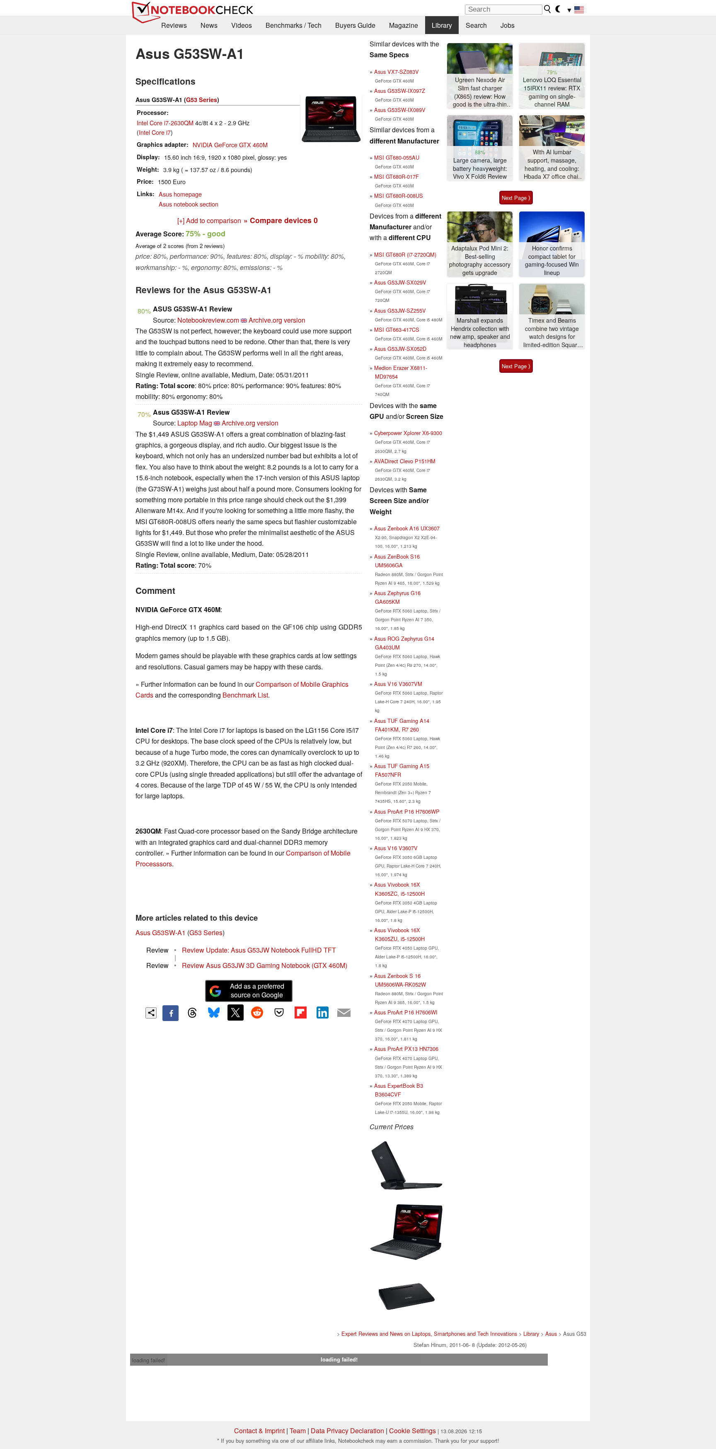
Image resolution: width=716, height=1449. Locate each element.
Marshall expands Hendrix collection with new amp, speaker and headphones (480, 332)
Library (442, 25)
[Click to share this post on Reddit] (257, 1012)
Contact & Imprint (259, 1430)
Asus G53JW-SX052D (400, 349)
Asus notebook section (188, 203)
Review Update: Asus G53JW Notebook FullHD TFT (259, 950)
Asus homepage (180, 194)
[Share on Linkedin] (322, 1012)
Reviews (174, 25)
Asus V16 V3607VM (398, 684)
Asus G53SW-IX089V (400, 110)
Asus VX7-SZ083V (396, 71)
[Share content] (151, 1013)
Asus (551, 1333)
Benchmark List (245, 695)
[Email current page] (344, 1013)
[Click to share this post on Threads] (192, 1013)
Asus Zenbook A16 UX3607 (407, 528)
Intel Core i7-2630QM (165, 122)
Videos (241, 25)
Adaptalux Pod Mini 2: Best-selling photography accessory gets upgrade (479, 260)
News (209, 25)
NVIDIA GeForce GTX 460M (230, 144)
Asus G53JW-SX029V (400, 282)
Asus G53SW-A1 (160, 932)
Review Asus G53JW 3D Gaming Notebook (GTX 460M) (264, 965)
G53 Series (201, 99)
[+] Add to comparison (209, 220)
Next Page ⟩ (516, 198)
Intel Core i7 (155, 132)
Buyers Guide (355, 25)
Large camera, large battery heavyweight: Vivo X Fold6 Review (480, 168)
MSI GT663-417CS (396, 329)
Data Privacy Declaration (347, 1430)
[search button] (548, 9)
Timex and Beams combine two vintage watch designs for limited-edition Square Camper (552, 332)
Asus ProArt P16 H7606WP (407, 811)
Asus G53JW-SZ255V (400, 310)
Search (476, 25)
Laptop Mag (194, 423)
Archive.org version (277, 320)
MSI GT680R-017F (396, 176)
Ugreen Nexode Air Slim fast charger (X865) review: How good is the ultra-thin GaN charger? (480, 92)
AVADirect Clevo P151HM (404, 461)
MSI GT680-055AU (396, 157)
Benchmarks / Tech (294, 25)
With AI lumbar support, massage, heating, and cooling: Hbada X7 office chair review (552, 164)
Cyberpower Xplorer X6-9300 (408, 433)
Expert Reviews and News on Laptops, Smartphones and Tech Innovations (429, 1333)
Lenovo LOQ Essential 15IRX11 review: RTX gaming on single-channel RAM (552, 92)
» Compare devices (281, 220)
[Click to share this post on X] (235, 1012)
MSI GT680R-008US (398, 195)
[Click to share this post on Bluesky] (214, 1013)
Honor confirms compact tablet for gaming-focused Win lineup (552, 260)
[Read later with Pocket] (279, 1012)
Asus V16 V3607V (396, 848)
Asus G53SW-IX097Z (399, 91)
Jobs (508, 25)
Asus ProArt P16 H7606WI (406, 1012)
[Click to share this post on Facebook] (170, 1013)
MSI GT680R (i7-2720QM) (405, 254)
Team (298, 1430)
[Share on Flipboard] (300, 1012)
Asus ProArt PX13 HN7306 (406, 1049)
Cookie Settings (412, 1430)
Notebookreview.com (208, 320)
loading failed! (148, 1360)
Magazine (403, 25)
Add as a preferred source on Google (257, 990)
